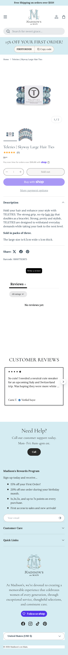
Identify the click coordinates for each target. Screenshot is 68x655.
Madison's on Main (18, 647)
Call (34, 451)
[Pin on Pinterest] (27, 251)
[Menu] (5, 17)
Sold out (45, 171)
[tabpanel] (34, 316)
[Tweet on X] (14, 251)
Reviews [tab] (18, 284)
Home (6, 59)
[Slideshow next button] (63, 381)
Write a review (34, 270)
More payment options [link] (34, 190)
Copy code (45, 49)
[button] (63, 17)
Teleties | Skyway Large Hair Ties (27, 59)
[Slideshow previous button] (4, 381)
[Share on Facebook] (21, 251)
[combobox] (34, 31)
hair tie (49, 214)
